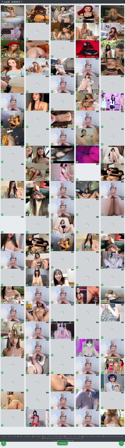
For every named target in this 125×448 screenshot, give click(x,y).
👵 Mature (34, 436)
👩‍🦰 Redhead (55, 436)
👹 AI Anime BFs (58, 438)
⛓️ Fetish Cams (114, 436)
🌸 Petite (65, 436)
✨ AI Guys (52, 438)
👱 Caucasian (19, 436)
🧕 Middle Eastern (27, 436)
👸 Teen (39, 436)
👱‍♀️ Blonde (44, 436)
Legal (73, 440)
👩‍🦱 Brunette (49, 436)
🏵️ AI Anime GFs (45, 438)
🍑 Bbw (61, 436)
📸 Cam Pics (73, 438)
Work (61, 440)
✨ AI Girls (120, 436)
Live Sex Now (62, 443)
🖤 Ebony (9, 436)
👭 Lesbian (75, 436)
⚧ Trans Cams (98, 436)
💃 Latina (14, 436)
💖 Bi (80, 436)
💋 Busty (70, 436)
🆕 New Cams (85, 436)
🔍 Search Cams (80, 438)
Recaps (64, 440)
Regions (58, 440)
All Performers (68, 440)
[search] (121, 443)
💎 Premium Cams (106, 436)
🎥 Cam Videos (66, 438)
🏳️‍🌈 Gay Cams (91, 436)
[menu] (3, 443)
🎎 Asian (4, 436)
